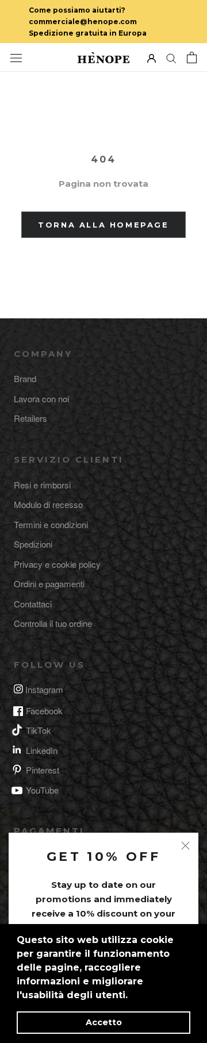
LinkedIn (41, 750)
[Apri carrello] (192, 57)
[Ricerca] (171, 58)
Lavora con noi (41, 398)
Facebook (44, 711)
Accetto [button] (104, 1022)
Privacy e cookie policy (57, 564)
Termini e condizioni (51, 524)
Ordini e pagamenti (49, 584)
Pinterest (42, 770)
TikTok (38, 730)
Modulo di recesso (48, 504)
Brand (25, 378)
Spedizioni (33, 544)
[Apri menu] (16, 57)
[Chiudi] (185, 845)
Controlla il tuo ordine (53, 623)
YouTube (42, 790)
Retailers (30, 418)
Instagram (44, 689)
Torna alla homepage (103, 224)
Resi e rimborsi (42, 485)
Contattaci (33, 604)
